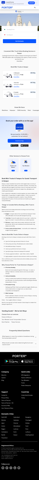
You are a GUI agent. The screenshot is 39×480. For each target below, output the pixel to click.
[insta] (10, 467)
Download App (19, 141)
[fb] (2, 467)
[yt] (18, 467)
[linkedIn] (14, 467)
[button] (19, 11)
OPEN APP (31, 3)
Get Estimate (19, 41)
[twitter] (6, 467)
